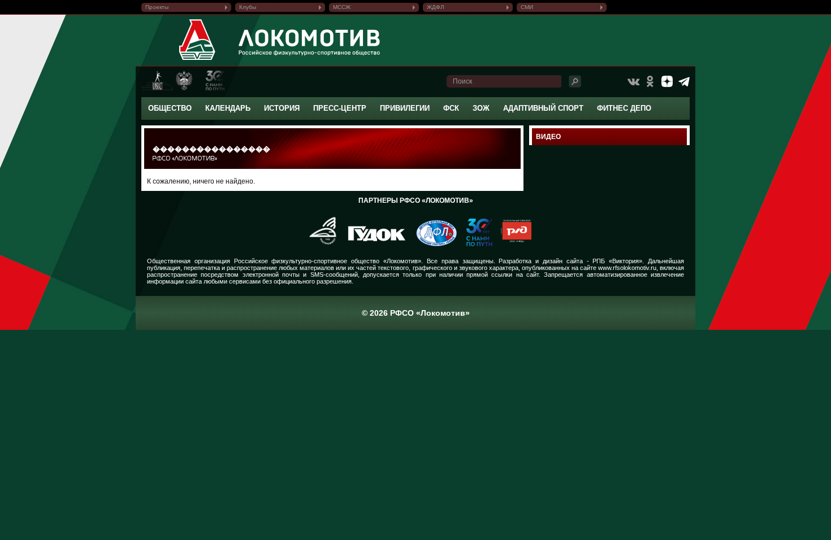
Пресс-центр (339, 108)
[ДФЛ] (432, 244)
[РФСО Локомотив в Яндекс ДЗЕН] (667, 81)
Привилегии (405, 108)
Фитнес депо (624, 108)
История (282, 108)
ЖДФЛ (435, 7)
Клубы (247, 7)
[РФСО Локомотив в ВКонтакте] (633, 81)
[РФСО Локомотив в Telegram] (684, 81)
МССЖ (341, 7)
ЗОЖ (481, 108)
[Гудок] (372, 244)
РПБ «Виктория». (618, 261)
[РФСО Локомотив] (198, 60)
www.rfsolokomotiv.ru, (628, 267)
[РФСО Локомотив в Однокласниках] (650, 81)
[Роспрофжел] (319, 244)
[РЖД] (511, 244)
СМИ (527, 7)
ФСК (451, 108)
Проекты (156, 7)
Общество (170, 108)
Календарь (227, 108)
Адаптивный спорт (543, 108)
